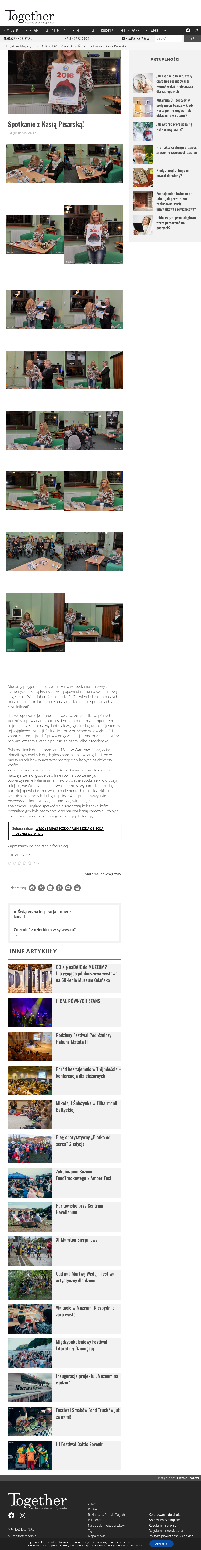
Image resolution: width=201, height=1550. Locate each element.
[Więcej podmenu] (165, 30)
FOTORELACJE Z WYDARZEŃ (60, 46)
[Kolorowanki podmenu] (146, 30)
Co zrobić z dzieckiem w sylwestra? (45, 929)
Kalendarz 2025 (77, 38)
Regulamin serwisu (163, 1525)
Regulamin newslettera (166, 1530)
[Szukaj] (192, 38)
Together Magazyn (19, 46)
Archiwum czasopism (164, 1520)
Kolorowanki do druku (165, 1514)
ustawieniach (134, 1545)
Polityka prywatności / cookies (171, 1536)
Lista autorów (188, 1478)
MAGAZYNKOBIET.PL (18, 38)
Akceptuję (161, 1544)
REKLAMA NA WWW (135, 38)
